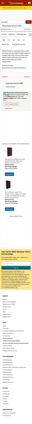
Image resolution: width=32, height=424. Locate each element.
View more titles (16, 216)
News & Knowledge (9, 302)
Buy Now (9, 174)
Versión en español (9, 413)
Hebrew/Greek (21, 34)
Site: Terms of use (9, 348)
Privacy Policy (8, 286)
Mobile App (6, 307)
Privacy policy (7, 338)
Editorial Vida (7, 372)
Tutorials (6, 328)
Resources (12, 34)
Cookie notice (7, 346)
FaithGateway (7, 360)
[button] (29, 3)
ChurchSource (7, 365)
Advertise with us (8, 333)
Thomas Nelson (8, 375)
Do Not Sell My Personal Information (16, 343)
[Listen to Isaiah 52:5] (23, 40)
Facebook (6, 391)
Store (4, 309)
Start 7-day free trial (11, 104)
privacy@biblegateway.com (9, 287)
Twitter (5, 401)
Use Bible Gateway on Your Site (13, 331)
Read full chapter (7, 65)
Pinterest (6, 396)
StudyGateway (7, 362)
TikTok (5, 399)
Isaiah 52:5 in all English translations (14, 68)
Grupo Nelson (7, 370)
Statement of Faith (9, 304)
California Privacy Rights (11, 341)
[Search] (29, 22)
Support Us (6, 317)
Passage (4, 34)
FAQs (4, 326)
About (5, 299)
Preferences (7, 415)
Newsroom (6, 314)
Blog (4, 312)
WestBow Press (8, 377)
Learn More (8, 108)
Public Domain (11, 87)
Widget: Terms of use (10, 351)
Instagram (6, 394)
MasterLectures (8, 382)
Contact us (6, 336)
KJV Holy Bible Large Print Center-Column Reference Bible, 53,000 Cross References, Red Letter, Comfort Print (15, 195)
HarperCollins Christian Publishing (14, 367)
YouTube (5, 404)
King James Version (12, 83)
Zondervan (6, 380)
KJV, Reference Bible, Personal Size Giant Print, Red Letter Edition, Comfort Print (15, 161)
